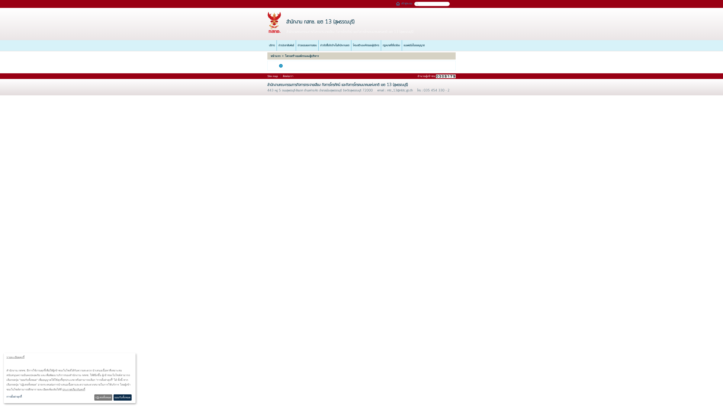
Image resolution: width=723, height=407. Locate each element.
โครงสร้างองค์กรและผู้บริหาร (366, 45)
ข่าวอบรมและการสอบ (307, 45)
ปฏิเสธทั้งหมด (103, 397)
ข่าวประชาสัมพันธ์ (286, 45)
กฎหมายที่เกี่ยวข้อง (391, 45)
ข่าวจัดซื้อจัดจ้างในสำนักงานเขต (334, 45)
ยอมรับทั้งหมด (122, 397)
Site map (272, 76)
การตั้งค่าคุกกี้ (14, 396)
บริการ (272, 45)
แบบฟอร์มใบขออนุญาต (414, 45)
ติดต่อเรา (288, 76)
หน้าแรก (276, 55)
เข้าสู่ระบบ (406, 3)
